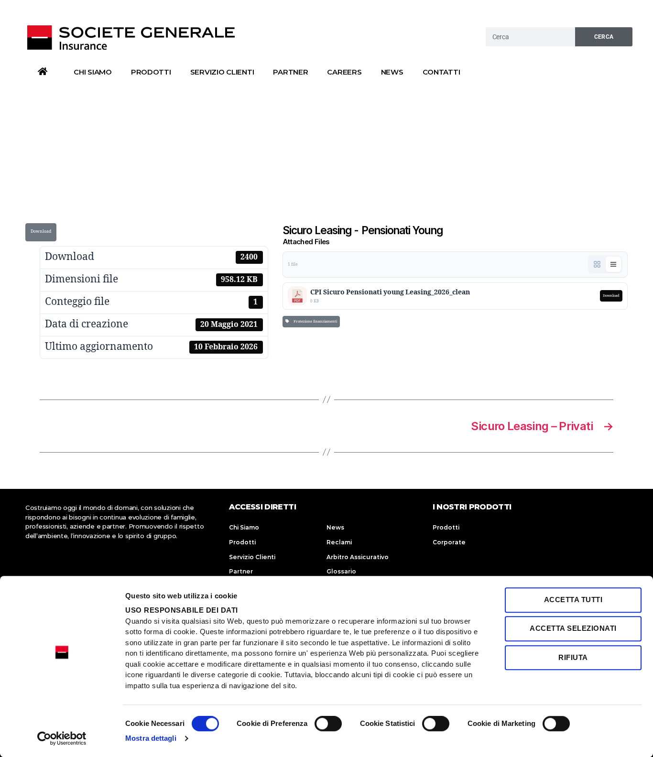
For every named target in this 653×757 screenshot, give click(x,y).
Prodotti (151, 71)
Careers (344, 71)
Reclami (339, 542)
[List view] (613, 264)
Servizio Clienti (222, 71)
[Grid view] (597, 264)
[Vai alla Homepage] (132, 37)
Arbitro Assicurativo (357, 557)
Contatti (441, 71)
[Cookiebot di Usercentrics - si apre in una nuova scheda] (62, 738)
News (392, 71)
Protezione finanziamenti (314, 321)
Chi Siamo (93, 71)
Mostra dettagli (150, 738)
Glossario (341, 571)
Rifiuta (573, 657)
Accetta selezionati (573, 629)
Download (41, 231)
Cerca (604, 36)
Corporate (449, 542)
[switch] (328, 724)
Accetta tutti (573, 599)
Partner (290, 71)
